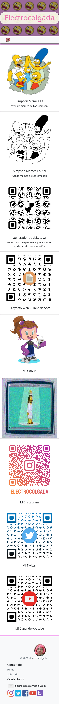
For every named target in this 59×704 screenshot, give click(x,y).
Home (10, 669)
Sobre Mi (12, 674)
